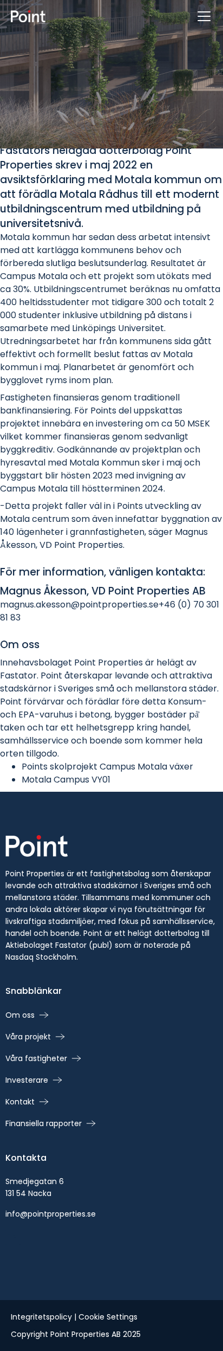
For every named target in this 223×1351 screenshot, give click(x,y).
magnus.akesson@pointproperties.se (79, 604)
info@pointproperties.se (50, 1213)
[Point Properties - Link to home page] (28, 16)
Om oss (20, 1015)
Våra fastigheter (36, 1058)
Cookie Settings (107, 1316)
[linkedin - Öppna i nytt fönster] (13, 1237)
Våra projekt (28, 1036)
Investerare (26, 1080)
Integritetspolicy (41, 1316)
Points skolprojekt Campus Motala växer (107, 766)
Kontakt (20, 1101)
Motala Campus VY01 (66, 779)
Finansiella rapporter (43, 1123)
